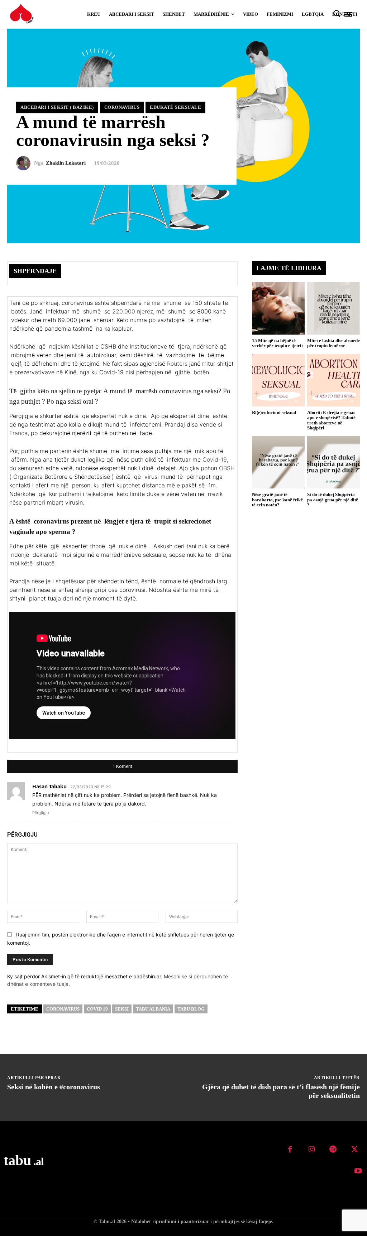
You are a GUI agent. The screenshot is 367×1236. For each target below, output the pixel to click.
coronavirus (63, 1009)
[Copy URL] (228, 270)
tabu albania (153, 1009)
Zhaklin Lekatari (66, 163)
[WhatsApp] (212, 270)
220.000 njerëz (132, 311)
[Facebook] (162, 270)
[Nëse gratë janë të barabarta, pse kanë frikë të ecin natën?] (278, 462)
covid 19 (97, 1009)
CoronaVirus (122, 107)
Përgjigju (40, 812)
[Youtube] (358, 1171)
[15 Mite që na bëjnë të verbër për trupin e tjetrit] (278, 308)
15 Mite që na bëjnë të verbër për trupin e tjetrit (277, 343)
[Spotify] (333, 1150)
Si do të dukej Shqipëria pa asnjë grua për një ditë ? (332, 499)
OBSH (227, 468)
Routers (178, 363)
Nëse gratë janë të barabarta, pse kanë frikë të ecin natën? (277, 499)
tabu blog (191, 1009)
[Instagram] (311, 1150)
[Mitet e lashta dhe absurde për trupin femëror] (333, 308)
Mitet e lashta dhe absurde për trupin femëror (333, 343)
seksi (122, 1009)
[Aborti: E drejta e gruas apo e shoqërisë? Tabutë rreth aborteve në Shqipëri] (333, 380)
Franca (18, 433)
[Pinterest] (195, 270)
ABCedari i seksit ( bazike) (57, 107)
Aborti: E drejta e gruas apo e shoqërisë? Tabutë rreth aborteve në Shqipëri (331, 420)
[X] (179, 270)
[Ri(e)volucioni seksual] (278, 380)
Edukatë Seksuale (175, 107)
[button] (336, 13)
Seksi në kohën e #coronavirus (53, 1087)
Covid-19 (214, 459)
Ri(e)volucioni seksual (274, 412)
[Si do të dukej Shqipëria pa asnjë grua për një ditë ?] (333, 462)
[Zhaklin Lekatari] (25, 163)
